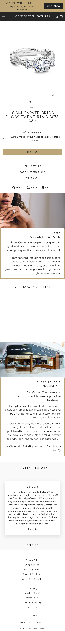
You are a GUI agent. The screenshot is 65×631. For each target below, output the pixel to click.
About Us (32, 607)
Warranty (32, 178)
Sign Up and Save (32, 622)
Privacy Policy (32, 560)
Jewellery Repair (32, 593)
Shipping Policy (32, 564)
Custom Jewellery (32, 602)
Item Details (32, 166)
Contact (32, 615)
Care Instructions (32, 172)
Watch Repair (32, 597)
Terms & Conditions (32, 574)
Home (32, 107)
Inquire (32, 152)
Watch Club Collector (32, 579)
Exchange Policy (32, 569)
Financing (32, 588)
